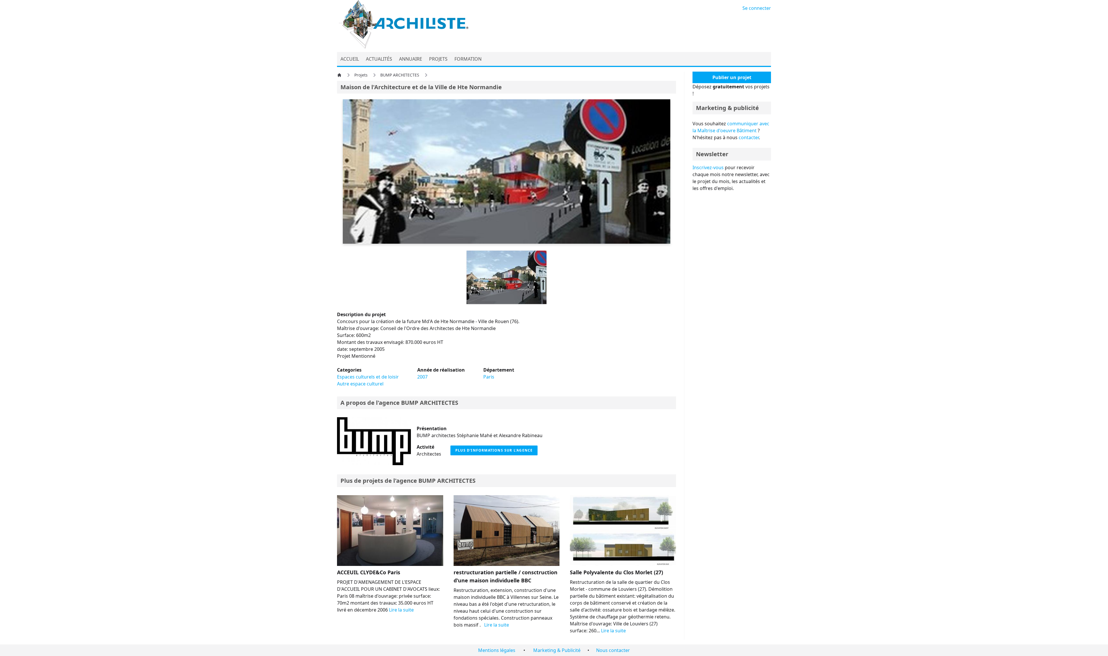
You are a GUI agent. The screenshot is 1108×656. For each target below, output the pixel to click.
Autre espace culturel (360, 384)
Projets (361, 75)
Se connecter (756, 8)
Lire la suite (401, 610)
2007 (422, 377)
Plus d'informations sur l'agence (494, 450)
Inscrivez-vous (708, 167)
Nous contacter (613, 650)
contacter (749, 137)
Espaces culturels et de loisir (368, 377)
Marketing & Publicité (557, 650)
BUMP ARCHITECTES (399, 75)
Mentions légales (496, 650)
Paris (488, 377)
